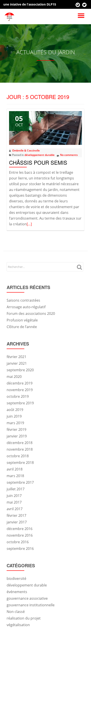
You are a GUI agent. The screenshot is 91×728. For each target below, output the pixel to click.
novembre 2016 (20, 535)
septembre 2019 (20, 403)
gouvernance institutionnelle (31, 605)
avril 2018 (15, 469)
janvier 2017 (17, 522)
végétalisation (18, 624)
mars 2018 (15, 475)
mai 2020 (14, 376)
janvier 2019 (17, 436)
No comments (69, 155)
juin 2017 (14, 495)
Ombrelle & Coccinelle (26, 150)
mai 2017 (14, 502)
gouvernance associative (27, 598)
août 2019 (15, 409)
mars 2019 (15, 422)
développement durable (40, 155)
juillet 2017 (16, 489)
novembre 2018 (20, 449)
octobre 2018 (18, 456)
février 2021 (16, 356)
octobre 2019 (18, 396)
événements (17, 591)
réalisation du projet (24, 618)
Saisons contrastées (23, 300)
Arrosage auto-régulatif (26, 306)
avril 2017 (15, 508)
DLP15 (51, 4)
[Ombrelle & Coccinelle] (10, 16)
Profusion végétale (22, 320)
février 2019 (16, 429)
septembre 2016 (20, 548)
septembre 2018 (20, 462)
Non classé (16, 611)
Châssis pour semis (38, 162)
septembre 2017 (20, 482)
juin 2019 (14, 416)
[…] (29, 224)
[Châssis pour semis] (45, 128)
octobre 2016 (18, 541)
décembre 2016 (19, 528)
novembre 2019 (20, 389)
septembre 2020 (20, 370)
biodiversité (16, 578)
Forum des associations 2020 (31, 313)
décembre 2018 (19, 442)
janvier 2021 (17, 363)
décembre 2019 (19, 383)
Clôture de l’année (22, 326)
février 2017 (16, 515)
